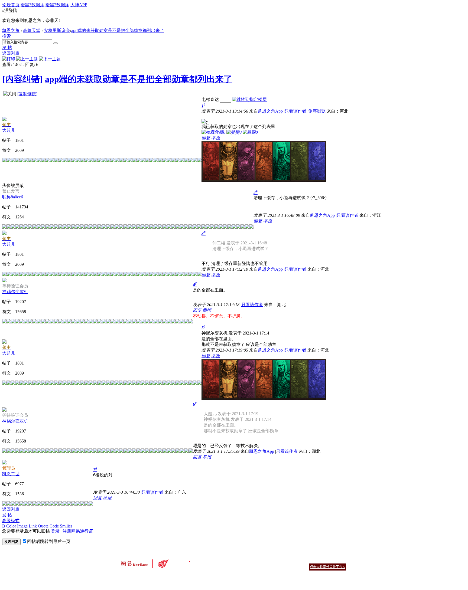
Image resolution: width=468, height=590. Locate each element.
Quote (43, 526)
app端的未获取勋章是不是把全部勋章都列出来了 (117, 30)
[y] (205, 121)
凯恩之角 (11, 30)
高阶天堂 (31, 30)
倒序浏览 (317, 111)
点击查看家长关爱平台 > (327, 567)
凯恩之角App (271, 111)
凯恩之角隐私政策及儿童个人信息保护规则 (267, 560)
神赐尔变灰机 (15, 291)
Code (54, 526)
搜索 (6, 36)
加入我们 (339, 560)
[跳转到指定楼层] (249, 99)
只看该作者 (295, 111)
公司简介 (209, 560)
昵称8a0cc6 (12, 197)
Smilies (66, 526)
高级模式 (11, 520)
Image (22, 526)
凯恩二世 (11, 473)
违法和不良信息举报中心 (139, 576)
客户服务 (225, 560)
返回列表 (11, 53)
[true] (55, 43)
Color (11, 526)
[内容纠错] (22, 79)
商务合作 (323, 560)
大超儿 (8, 130)
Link (33, 526)
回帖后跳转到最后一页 (48, 541)
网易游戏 (307, 560)
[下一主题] (50, 59)
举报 (215, 138)
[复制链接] (27, 93)
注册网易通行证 (78, 531)
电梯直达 (210, 99)
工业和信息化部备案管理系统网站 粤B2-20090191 (196, 576)
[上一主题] (27, 59)
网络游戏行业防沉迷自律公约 (272, 567)
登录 (55, 531)
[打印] (8, 59)
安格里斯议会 (57, 30)
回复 (206, 138)
